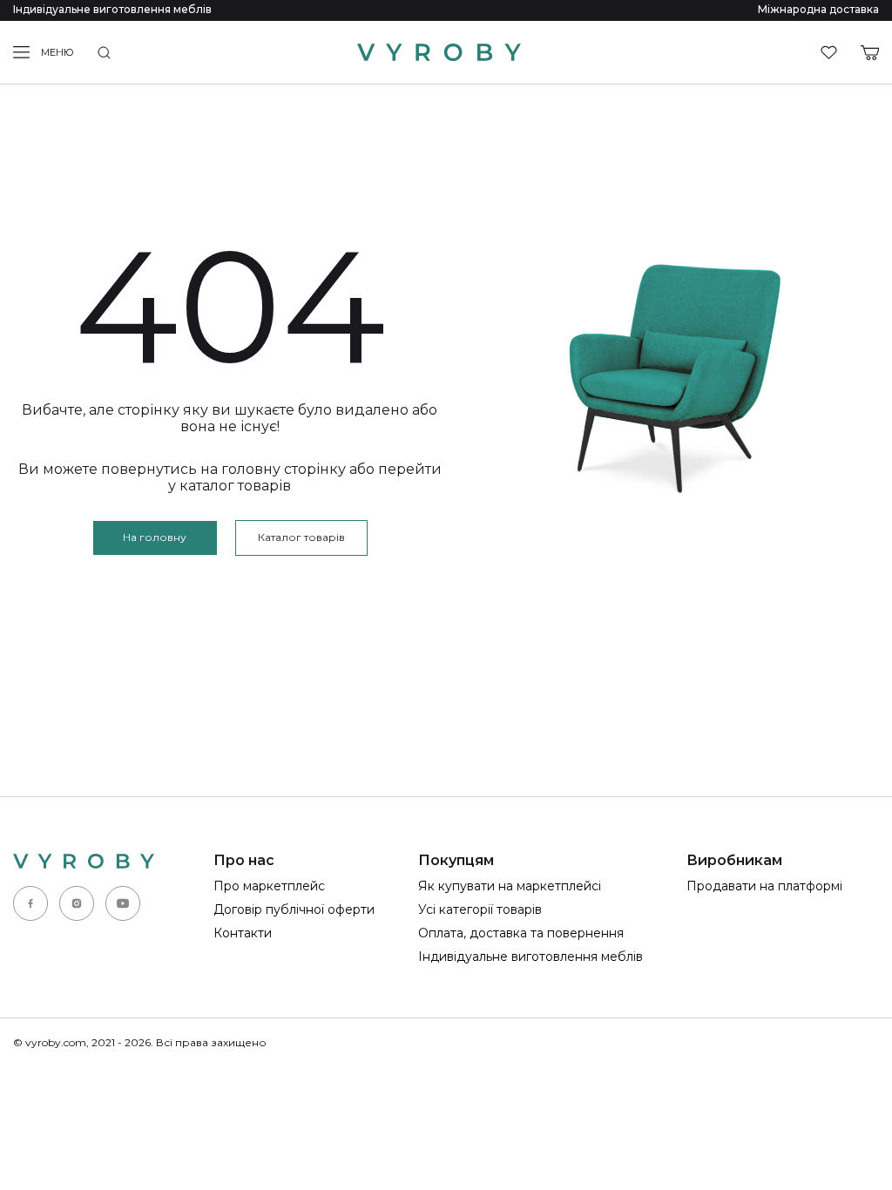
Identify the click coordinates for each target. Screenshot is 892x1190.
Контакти (242, 933)
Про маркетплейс (269, 886)
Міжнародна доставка (818, 9)
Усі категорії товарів (480, 909)
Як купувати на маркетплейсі (509, 886)
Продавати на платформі (764, 886)
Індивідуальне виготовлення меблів (112, 9)
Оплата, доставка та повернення (521, 933)
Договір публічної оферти (294, 909)
